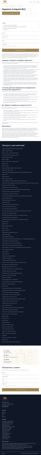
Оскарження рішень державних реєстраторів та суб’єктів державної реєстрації (17, 172)
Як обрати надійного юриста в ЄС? (10, 28)
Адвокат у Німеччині (6, 230)
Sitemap (3, 453)
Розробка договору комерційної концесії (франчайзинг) (12, 148)
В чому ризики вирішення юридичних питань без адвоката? (15, 26)
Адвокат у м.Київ (5, 286)
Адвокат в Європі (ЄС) (6, 202)
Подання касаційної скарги (7, 305)
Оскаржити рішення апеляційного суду (9, 296)
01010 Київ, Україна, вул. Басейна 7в (8, 362)
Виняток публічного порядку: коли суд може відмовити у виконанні (14, 444)
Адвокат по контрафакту (6, 277)
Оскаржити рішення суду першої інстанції (10, 301)
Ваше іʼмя (4, 372)
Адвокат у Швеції (5, 316)
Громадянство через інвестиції (7, 421)
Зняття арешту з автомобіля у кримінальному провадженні (13, 311)
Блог (3, 415)
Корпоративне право (6, 430)
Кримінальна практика (6, 437)
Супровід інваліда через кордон (8, 236)
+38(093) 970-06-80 (7, 352)
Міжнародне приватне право (7, 422)
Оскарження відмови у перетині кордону (9, 217)
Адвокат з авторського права (7, 157)
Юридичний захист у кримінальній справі (10, 187)
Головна (3, 412)
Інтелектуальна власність (6, 433)
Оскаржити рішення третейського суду (9, 303)
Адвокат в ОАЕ (4, 174)
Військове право (5, 438)
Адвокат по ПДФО (5, 159)
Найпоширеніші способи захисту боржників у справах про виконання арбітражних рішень (19, 443)
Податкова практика (6, 425)
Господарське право (6, 436)
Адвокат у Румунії (5, 251)
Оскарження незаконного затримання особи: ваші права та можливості (15, 219)
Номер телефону (5, 36)
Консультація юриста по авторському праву (10, 155)
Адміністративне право (6, 429)
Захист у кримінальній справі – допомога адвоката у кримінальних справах (16, 189)
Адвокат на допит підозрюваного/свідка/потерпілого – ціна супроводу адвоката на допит (18, 238)
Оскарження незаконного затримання (9, 275)
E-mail (3, 40)
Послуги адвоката (5, 434)
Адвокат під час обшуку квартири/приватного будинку (12, 245)
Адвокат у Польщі (5, 221)
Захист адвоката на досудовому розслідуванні (10, 292)
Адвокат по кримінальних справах (8, 185)
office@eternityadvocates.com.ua (10, 357)
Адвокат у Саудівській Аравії (7, 225)
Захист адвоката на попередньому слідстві (10, 264)
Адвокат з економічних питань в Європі (9, 206)
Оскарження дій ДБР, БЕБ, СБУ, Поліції (9, 260)
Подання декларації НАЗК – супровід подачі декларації (12, 281)
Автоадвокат (4, 335)
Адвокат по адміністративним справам (9, 333)
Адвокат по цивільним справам (8, 324)
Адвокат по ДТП (5, 339)
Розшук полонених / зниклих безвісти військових (11, 341)
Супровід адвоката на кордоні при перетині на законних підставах (14, 180)
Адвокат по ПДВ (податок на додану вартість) (10, 161)
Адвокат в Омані (5, 228)
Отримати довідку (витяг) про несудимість (10, 279)
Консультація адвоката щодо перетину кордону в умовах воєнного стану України (17, 195)
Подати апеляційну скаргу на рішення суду (10, 309)
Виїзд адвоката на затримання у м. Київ (9, 266)
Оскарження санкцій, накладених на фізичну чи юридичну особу (14, 262)
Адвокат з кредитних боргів (7, 178)
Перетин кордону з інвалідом (7, 249)
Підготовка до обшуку (6, 234)
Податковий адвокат (6, 322)
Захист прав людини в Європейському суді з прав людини (13, 307)
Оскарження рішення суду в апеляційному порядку (11, 288)
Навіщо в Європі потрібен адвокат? (10, 25)
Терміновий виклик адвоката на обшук (9, 213)
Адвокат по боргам (5, 176)
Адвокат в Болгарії (5, 318)
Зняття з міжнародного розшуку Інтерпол (9, 208)
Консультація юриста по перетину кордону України (11, 243)
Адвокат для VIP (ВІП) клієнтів (7, 170)
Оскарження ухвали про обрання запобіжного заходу (12, 273)
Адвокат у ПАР (4, 223)
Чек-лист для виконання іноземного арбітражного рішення (13, 448)
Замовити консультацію (9, 13)
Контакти (3, 416)
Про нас (3, 413)
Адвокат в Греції (5, 320)
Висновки (5, 29)
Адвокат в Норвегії (5, 165)
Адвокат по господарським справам (8, 331)
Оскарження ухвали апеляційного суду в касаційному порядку (13, 290)
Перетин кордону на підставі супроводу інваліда (11, 294)
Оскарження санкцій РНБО (7, 258)
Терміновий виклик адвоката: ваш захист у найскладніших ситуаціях (14, 215)
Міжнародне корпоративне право (8, 426)
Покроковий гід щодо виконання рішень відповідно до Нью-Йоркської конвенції (17, 447)
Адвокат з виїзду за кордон (7, 198)
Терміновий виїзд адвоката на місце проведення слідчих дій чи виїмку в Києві (16, 210)
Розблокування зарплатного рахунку (9, 200)
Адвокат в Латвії (5, 163)
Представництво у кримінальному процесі (10, 193)
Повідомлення (4, 44)
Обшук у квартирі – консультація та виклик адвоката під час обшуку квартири (16, 247)
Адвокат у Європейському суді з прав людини (10, 204)
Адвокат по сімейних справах (7, 326)
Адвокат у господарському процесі (8, 283)
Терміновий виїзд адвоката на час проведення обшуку (12, 268)
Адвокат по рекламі (5, 253)
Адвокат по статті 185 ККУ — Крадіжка (9, 337)
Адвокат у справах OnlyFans (7, 150)
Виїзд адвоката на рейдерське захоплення (10, 232)
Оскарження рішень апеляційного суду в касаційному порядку (13, 298)
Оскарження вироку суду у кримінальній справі (11, 191)
